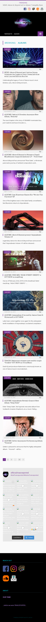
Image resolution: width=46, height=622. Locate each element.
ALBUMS (7, 49)
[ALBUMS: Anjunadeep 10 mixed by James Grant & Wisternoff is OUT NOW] (23, 301)
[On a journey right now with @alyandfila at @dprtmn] (9, 500)
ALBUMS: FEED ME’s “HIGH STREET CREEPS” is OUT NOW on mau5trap (22, 276)
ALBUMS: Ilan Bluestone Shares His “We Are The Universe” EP (23, 196)
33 (19, 460)
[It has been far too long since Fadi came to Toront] (37, 486)
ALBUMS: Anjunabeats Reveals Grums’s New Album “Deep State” (21, 402)
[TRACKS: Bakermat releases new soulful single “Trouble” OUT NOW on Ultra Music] (23, 344)
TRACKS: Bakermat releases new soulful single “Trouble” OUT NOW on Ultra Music (23, 362)
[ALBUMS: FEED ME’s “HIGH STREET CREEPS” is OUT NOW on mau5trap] (23, 261)
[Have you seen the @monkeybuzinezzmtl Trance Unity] (9, 486)
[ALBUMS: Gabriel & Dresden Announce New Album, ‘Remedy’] (23, 100)
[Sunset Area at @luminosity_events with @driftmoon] (37, 528)
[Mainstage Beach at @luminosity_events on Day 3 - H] (37, 514)
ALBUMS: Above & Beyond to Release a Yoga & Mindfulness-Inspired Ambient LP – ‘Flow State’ (23, 156)
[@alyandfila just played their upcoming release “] (23, 486)
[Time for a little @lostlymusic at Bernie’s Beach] (23, 528)
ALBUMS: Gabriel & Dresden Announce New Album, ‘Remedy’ (21, 115)
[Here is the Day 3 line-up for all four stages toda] (9, 514)
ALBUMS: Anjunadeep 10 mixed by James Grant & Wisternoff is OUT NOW (23, 316)
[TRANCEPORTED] (23, 22)
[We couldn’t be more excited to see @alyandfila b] (23, 500)
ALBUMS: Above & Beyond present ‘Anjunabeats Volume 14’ (22, 236)
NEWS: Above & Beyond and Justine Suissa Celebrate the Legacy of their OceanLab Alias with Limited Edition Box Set (21, 74)
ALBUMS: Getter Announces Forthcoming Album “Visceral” (23, 442)
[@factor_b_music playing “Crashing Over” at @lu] (23, 514)
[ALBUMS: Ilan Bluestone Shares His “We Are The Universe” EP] (23, 181)
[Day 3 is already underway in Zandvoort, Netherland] (9, 528)
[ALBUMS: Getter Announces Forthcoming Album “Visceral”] (23, 427)
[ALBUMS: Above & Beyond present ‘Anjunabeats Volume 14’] (23, 221)
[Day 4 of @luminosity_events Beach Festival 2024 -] (37, 500)
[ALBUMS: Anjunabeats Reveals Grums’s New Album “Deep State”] (23, 387)
